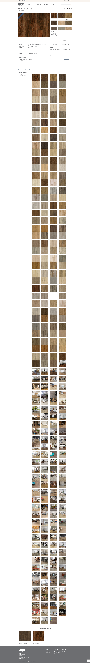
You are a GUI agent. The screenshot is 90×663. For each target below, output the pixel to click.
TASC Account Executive (28, 69)
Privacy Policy (70, 660)
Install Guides (48, 652)
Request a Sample (57, 652)
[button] (26, 36)
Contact (55, 654)
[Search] (70, 4)
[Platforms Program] (68, 8)
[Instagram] (62, 651)
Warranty (47, 653)
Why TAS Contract (57, 651)
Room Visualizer (48, 654)
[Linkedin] (66, 651)
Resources (47, 651)
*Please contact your (21, 69)
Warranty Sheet (65, 44)
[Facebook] (64, 651)
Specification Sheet (65, 40)
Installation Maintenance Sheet (55, 44)
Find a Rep (55, 653)
